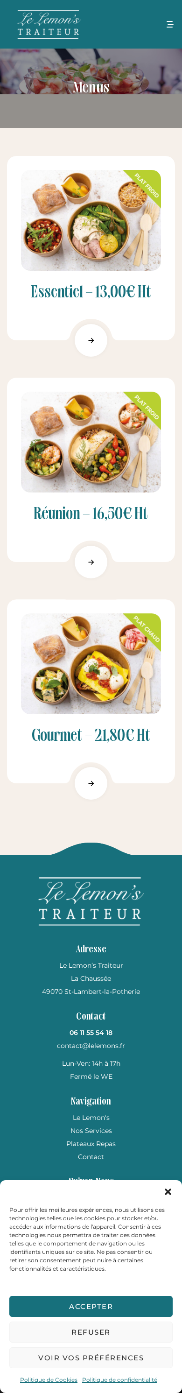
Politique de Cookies (48, 1379)
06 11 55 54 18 (91, 1032)
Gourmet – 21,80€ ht (91, 736)
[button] (168, 1191)
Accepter (91, 1306)
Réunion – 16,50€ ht (91, 514)
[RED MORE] (91, 340)
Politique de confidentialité (119, 1379)
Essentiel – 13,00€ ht (91, 293)
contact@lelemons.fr (91, 1045)
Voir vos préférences (91, 1357)
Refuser (91, 1332)
